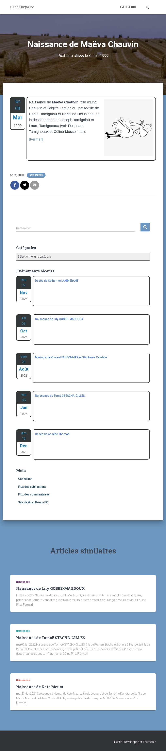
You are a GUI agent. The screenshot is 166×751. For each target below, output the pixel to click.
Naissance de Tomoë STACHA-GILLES (50, 637)
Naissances (36, 175)
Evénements (128, 7)
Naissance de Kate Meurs (39, 686)
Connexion (25, 478)
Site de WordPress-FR (33, 502)
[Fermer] (36, 139)
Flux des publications (32, 486)
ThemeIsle (149, 741)
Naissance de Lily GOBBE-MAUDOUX (50, 588)
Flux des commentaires (34, 494)
